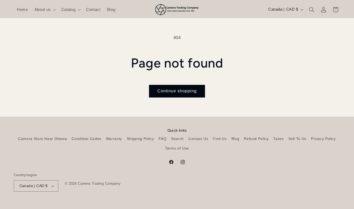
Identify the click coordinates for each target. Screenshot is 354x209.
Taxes (278, 139)
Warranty (114, 139)
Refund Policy (256, 139)
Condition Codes (86, 139)
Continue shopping (177, 91)
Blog (235, 139)
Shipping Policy (140, 139)
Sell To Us (297, 139)
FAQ (162, 139)
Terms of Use (177, 148)
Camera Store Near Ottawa (42, 139)
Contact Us (198, 139)
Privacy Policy (323, 139)
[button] (44, 9)
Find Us (219, 139)
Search (177, 139)
